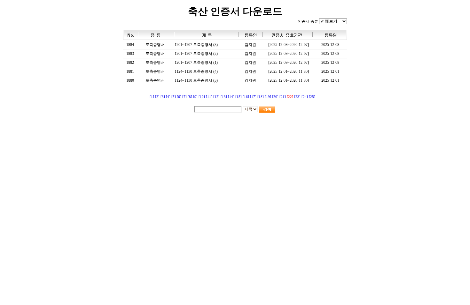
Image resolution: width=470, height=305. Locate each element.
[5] (173, 97)
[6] (179, 97)
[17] (253, 97)
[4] (168, 97)
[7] (184, 97)
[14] (231, 97)
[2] (157, 97)
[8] (190, 97)
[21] (282, 97)
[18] (260, 97)
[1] (152, 97)
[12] (216, 97)
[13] (224, 97)
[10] (202, 97)
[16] (246, 97)
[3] (163, 97)
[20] (275, 97)
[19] (268, 97)
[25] (312, 97)
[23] (297, 97)
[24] (305, 97)
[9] (195, 97)
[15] (238, 97)
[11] (209, 97)
